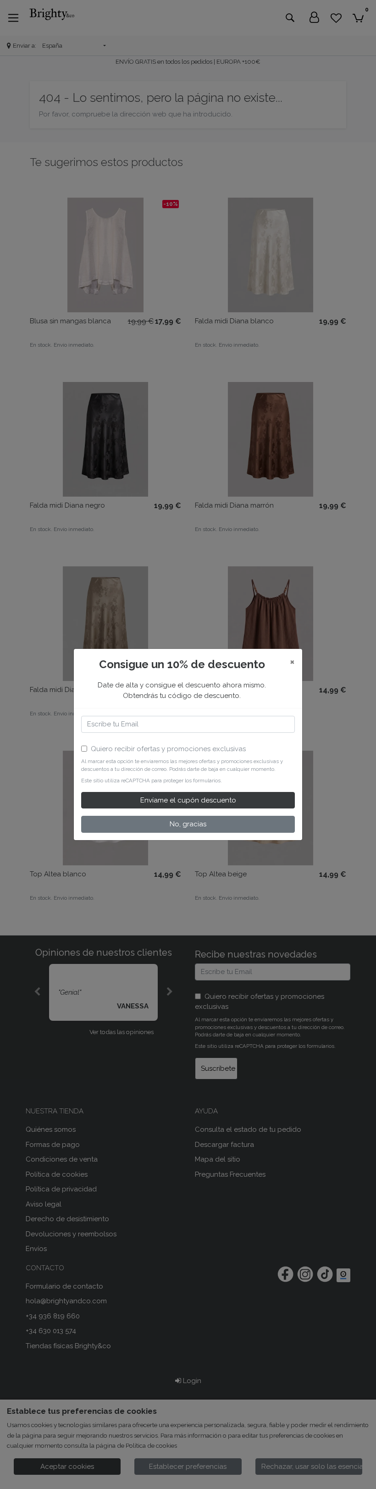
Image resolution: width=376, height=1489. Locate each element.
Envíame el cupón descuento (188, 800)
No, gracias (188, 824)
